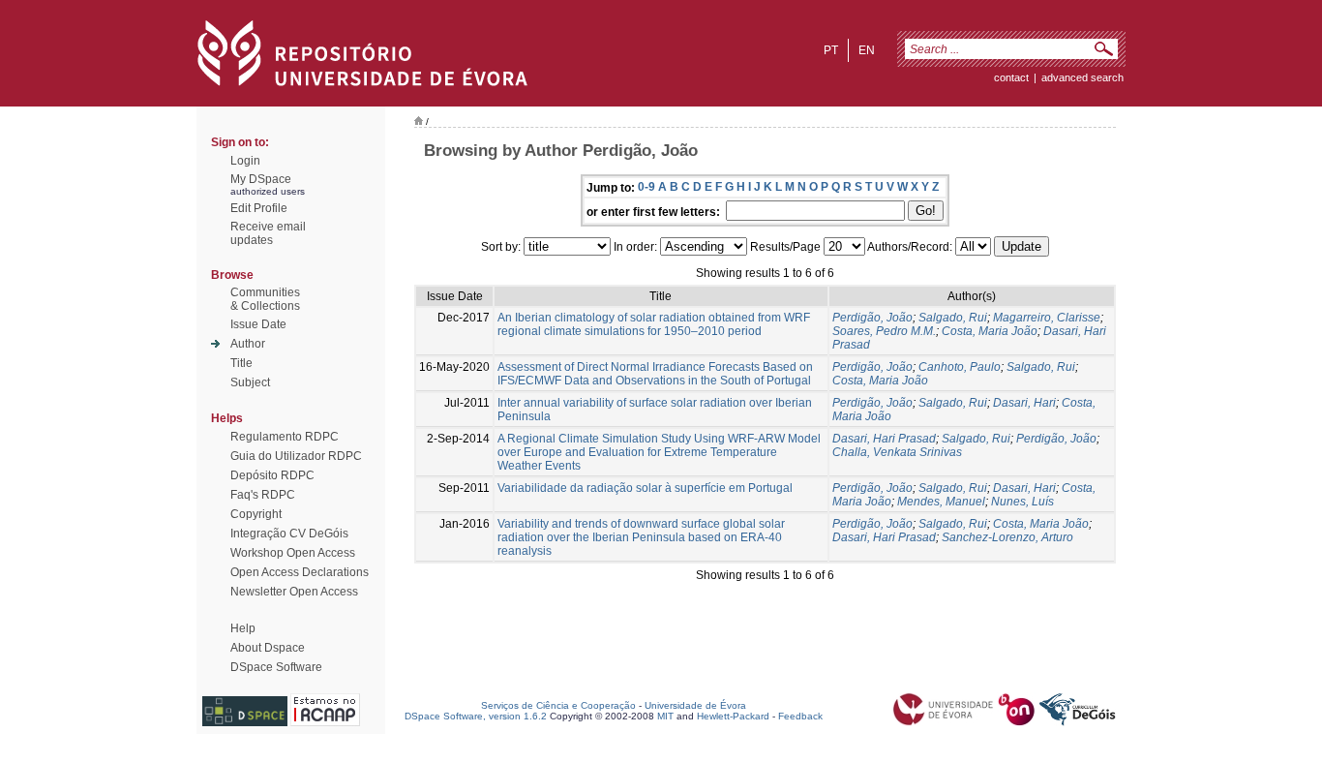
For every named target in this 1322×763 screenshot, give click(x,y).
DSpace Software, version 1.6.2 (476, 716)
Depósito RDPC (272, 475)
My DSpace (260, 179)
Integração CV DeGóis (289, 533)
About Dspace (267, 648)
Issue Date (258, 324)
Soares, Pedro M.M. (884, 331)
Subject (250, 382)
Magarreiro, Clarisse (1046, 317)
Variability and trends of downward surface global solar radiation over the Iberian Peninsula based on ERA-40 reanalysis (641, 537)
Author (247, 344)
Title (241, 363)
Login (245, 161)
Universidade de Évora (695, 705)
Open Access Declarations (299, 572)
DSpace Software (276, 667)
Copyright (256, 514)
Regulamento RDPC (284, 436)
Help (242, 628)
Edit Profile (258, 208)
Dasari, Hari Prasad (884, 438)
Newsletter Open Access (294, 591)
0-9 (646, 187)
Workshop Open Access (292, 553)
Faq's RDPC (262, 495)
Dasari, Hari (1024, 403)
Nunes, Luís (1022, 501)
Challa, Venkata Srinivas (897, 452)
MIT (665, 716)
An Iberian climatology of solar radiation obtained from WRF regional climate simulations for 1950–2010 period (653, 324)
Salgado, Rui (952, 317)
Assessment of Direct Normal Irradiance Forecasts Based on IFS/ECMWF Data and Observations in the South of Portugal (655, 373)
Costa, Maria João (989, 331)
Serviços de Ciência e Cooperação (558, 705)
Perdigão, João (872, 317)
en (866, 50)
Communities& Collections (265, 299)
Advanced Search (1082, 77)
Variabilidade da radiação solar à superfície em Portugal (645, 488)
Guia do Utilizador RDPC (296, 456)
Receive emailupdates (268, 233)
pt (831, 50)
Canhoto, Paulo (959, 367)
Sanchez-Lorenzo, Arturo (1007, 537)
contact (1011, 77)
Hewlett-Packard (733, 716)
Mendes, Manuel (941, 501)
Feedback (800, 716)
